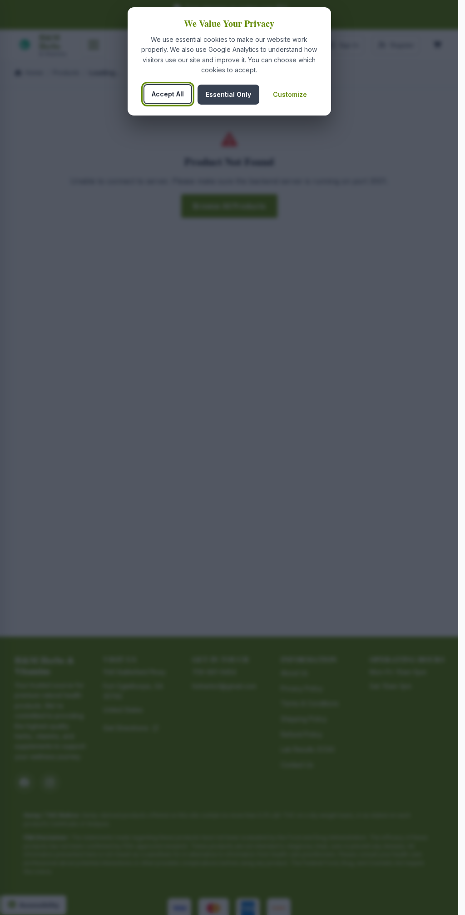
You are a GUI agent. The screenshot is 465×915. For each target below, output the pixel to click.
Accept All (168, 94)
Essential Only (228, 94)
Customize (290, 94)
